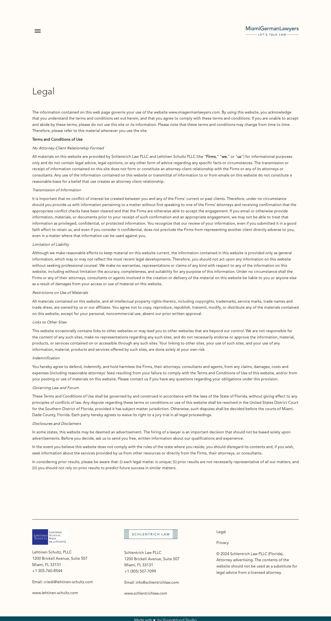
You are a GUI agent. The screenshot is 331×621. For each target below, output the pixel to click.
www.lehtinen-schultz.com (55, 593)
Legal (221, 532)
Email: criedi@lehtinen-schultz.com (62, 582)
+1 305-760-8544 (47, 571)
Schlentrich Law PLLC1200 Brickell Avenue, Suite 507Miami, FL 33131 (152, 559)
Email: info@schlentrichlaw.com (151, 583)
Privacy (222, 543)
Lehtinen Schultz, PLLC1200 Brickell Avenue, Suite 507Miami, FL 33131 (59, 559)
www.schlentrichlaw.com (145, 594)
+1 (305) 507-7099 (140, 572)
